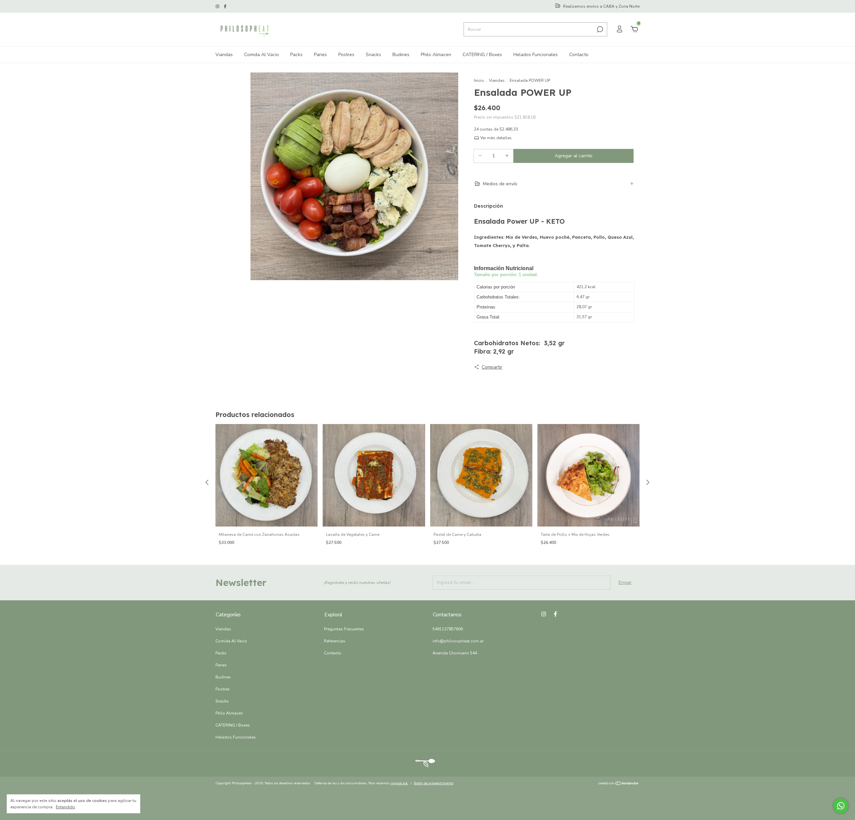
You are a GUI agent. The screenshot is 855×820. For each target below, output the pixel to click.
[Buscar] (599, 29)
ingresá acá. (399, 783)
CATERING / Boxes (482, 54)
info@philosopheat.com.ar (458, 641)
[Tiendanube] (619, 784)
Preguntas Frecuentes (344, 629)
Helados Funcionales (535, 54)
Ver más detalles (495, 138)
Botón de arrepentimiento (433, 783)
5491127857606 (448, 629)
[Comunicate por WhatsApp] (840, 805)
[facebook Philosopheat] (225, 6)
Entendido (65, 807)
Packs (296, 54)
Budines (400, 54)
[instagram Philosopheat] (217, 6)
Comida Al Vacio (261, 54)
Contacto (578, 54)
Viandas (224, 54)
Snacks (373, 54)
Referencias (334, 641)
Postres (346, 54)
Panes (320, 54)
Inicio (479, 80)
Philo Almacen (436, 54)
